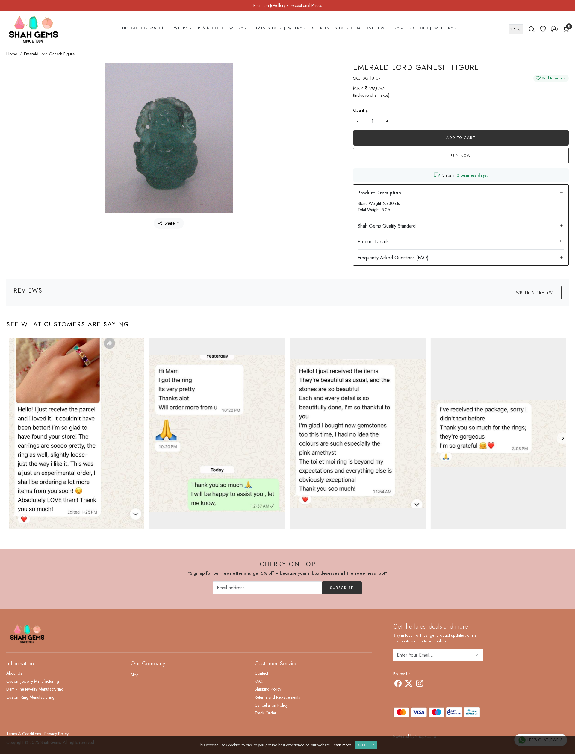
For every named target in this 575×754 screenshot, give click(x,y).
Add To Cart (461, 137)
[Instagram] (419, 684)
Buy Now (460, 155)
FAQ (259, 681)
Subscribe (342, 588)
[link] (531, 29)
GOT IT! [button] (366, 745)
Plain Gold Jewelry (221, 28)
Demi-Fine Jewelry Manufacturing (34, 689)
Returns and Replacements (277, 697)
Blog (135, 675)
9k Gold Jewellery (431, 28)
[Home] (33, 29)
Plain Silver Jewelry (278, 28)
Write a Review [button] (534, 292)
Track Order (265, 713)
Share (169, 223)
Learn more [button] (341, 745)
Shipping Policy (268, 689)
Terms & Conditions (23, 734)
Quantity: (360, 110)
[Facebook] (398, 684)
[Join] (476, 655)
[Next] (563, 438)
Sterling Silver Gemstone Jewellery (356, 28)
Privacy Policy (56, 734)
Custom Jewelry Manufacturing (32, 681)
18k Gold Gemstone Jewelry (155, 28)
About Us (14, 673)
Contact (261, 673)
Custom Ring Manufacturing (30, 697)
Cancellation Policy (271, 705)
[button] (554, 29)
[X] (409, 684)
